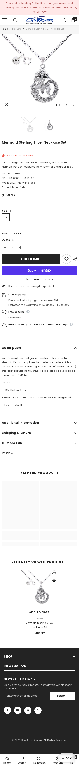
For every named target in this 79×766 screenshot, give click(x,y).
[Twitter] (38, 710)
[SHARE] (74, 259)
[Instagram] (17, 710)
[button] (66, 105)
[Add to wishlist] (66, 259)
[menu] (4, 20)
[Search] (15, 20)
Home (5, 28)
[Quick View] (54, 580)
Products (16, 28)
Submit (62, 696)
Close (75, 7)
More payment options (39, 279)
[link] (20, 537)
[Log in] (64, 20)
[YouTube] (27, 710)
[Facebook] (7, 710)
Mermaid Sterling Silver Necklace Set (39, 625)
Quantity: (8, 239)
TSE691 (17, 173)
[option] (39, 71)
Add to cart (31, 259)
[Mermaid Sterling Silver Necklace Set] (39, 588)
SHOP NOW (40, 11)
